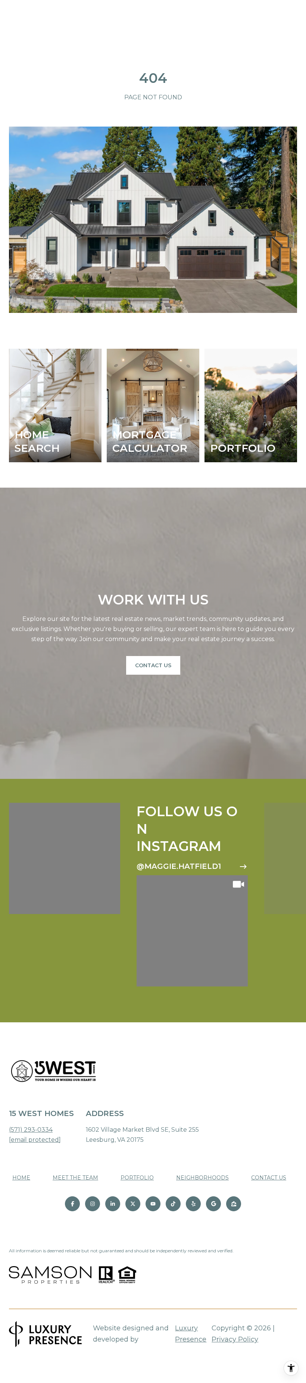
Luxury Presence (190, 1333)
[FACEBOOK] (72, 1203)
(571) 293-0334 (31, 1129)
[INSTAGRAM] (92, 1203)
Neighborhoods (202, 1177)
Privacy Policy (235, 1339)
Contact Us (153, 665)
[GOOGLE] (213, 1203)
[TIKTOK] (173, 1203)
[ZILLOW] (233, 1203)
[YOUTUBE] (153, 1203)
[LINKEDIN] (112, 1203)
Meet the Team (75, 1177)
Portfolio (137, 1177)
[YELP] (193, 1203)
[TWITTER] (132, 1203)
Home (21, 1177)
